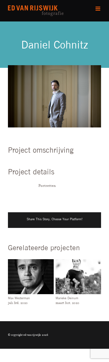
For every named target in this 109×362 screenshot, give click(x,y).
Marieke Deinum (67, 298)
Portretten (47, 185)
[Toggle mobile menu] (98, 8)
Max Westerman (19, 298)
